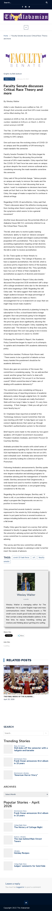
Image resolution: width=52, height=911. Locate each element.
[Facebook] (22, 6)
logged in (20, 887)
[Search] (46, 2)
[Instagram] (25, 6)
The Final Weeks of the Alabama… (19, 696)
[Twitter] (29, 6)
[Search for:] (11, 2)
